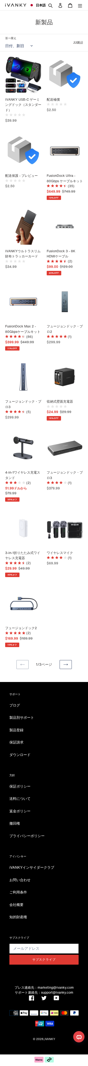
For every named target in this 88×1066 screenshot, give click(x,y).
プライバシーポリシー (27, 835)
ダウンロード (20, 754)
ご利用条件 (18, 892)
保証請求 (16, 742)
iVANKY (50, 1039)
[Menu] (80, 5)
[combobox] (36, 5)
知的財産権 (18, 916)
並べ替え (10, 38)
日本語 (39, 5)
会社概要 (16, 904)
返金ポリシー (20, 811)
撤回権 (14, 823)
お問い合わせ (20, 879)
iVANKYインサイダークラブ (31, 867)
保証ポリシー (20, 786)
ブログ (14, 705)
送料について (20, 798)
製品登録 (16, 729)
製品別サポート (21, 717)
